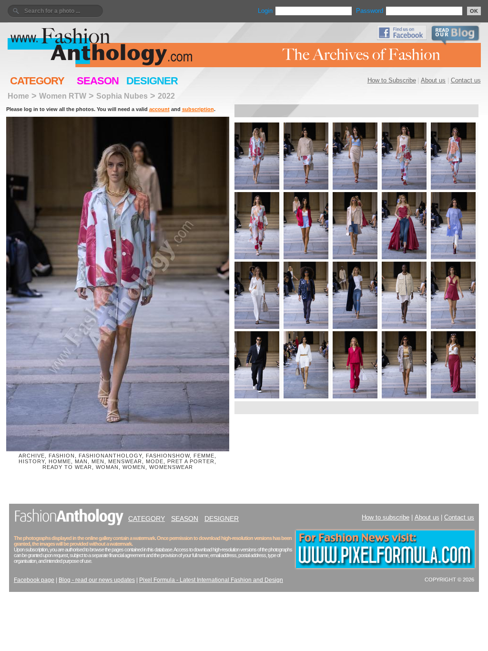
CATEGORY (37, 81)
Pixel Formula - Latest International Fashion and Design (211, 580)
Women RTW (62, 96)
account (159, 109)
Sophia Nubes (122, 96)
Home (18, 96)
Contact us (466, 80)
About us (433, 80)
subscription (198, 109)
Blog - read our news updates (97, 580)
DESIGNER (152, 81)
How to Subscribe (391, 80)
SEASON (98, 81)
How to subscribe (385, 517)
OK (474, 11)
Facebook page (34, 580)
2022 (166, 96)
